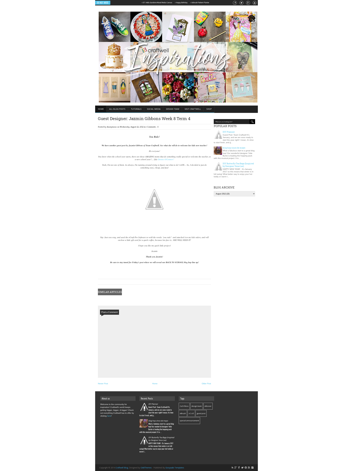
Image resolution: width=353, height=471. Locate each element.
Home (101, 109)
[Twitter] (242, 467)
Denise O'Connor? (166, 159)
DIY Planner (229, 132)
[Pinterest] (245, 467)
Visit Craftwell (193, 109)
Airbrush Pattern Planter (189, 2)
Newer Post (103, 383)
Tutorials (136, 109)
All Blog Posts (117, 109)
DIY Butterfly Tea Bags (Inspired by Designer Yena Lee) (238, 164)
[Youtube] (249, 467)
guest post (201, 413)
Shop (209, 109)
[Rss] (232, 467)
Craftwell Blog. (122, 467)
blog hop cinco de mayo (234, 147)
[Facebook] (239, 467)
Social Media (154, 109)
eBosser (208, 406)
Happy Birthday (171, 2)
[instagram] (252, 467)
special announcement (189, 420)
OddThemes (146, 467)
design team (196, 406)
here (109, 416)
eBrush (183, 413)
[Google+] (235, 467)
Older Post (206, 383)
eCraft (191, 413)
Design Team (172, 109)
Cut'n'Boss (184, 406)
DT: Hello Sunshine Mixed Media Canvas (147, 2)
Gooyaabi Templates (174, 467)
